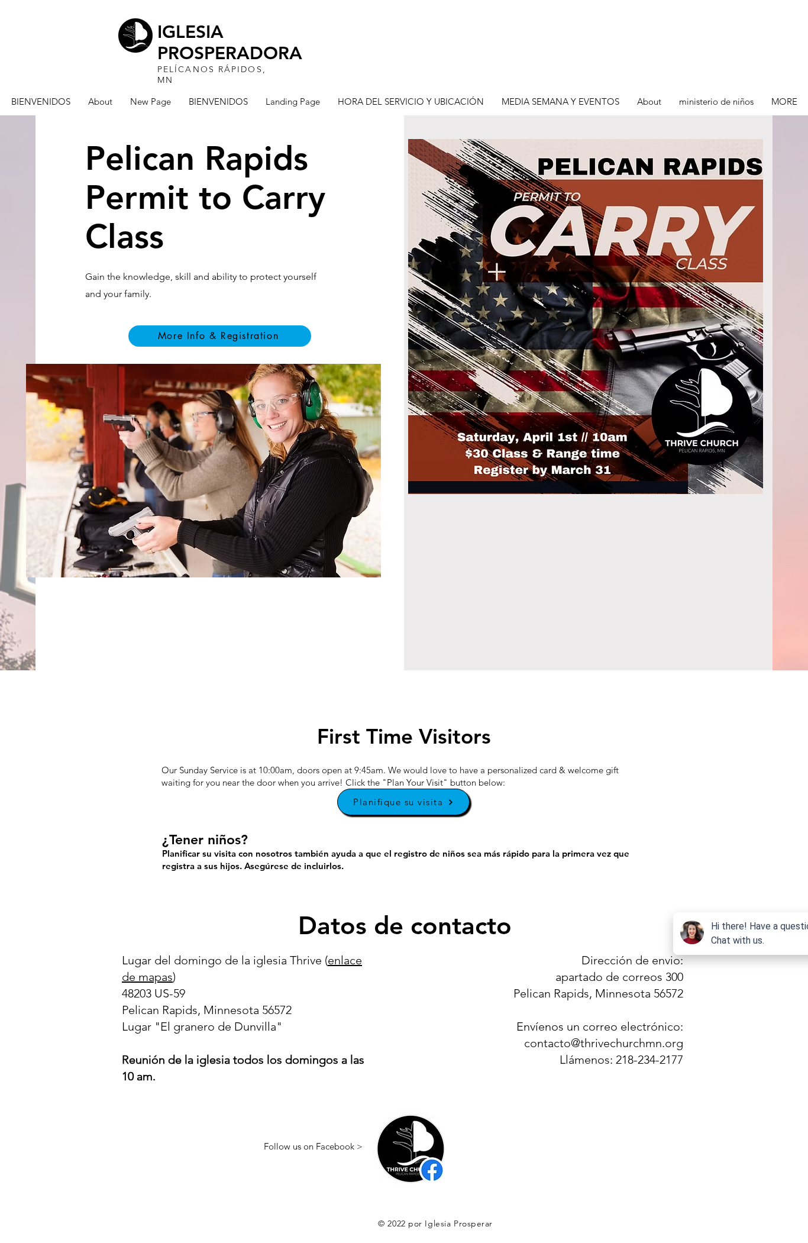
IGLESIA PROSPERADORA (229, 42)
